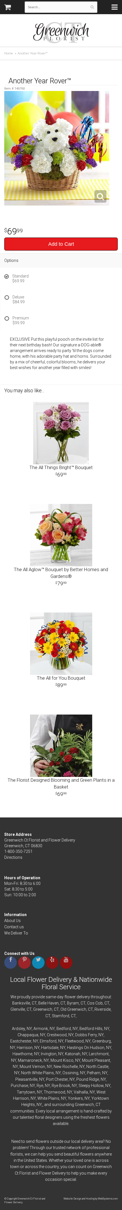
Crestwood (57, 1035)
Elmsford (48, 1041)
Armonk (40, 1028)
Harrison (25, 1047)
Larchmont (99, 1054)
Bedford (63, 1028)
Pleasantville (26, 1079)
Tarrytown (26, 1092)
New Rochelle (66, 1066)
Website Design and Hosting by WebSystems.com (91, 1198)
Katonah (72, 1054)
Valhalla (81, 1092)
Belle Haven (48, 1003)
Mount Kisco (62, 1060)
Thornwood (54, 1092)
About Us (12, 920)
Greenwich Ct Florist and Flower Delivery (63, 34)
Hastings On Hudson (85, 1047)
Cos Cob (95, 1003)
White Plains (48, 1098)
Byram (73, 1003)
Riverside (102, 1009)
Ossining (70, 1073)
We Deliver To (16, 933)
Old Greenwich (73, 1009)
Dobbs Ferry (86, 1035)
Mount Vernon (32, 1066)
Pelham (93, 1073)
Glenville (17, 1009)
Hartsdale (49, 1047)
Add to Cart (61, 244)
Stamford (60, 1016)
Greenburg (101, 1041)
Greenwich (42, 1009)
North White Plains (37, 1073)
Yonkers (75, 1098)
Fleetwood (74, 1041)
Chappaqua (28, 1035)
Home (8, 53)
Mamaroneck (30, 1060)
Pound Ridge (87, 1079)
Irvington (48, 1054)
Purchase (19, 1085)
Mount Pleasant (96, 1060)
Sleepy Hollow (91, 1085)
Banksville (21, 1003)
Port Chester (57, 1079)
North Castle (97, 1066)
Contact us (14, 927)
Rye (40, 1085)
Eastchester (20, 1041)
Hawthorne (22, 1054)
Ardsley (18, 1028)
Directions (13, 857)
